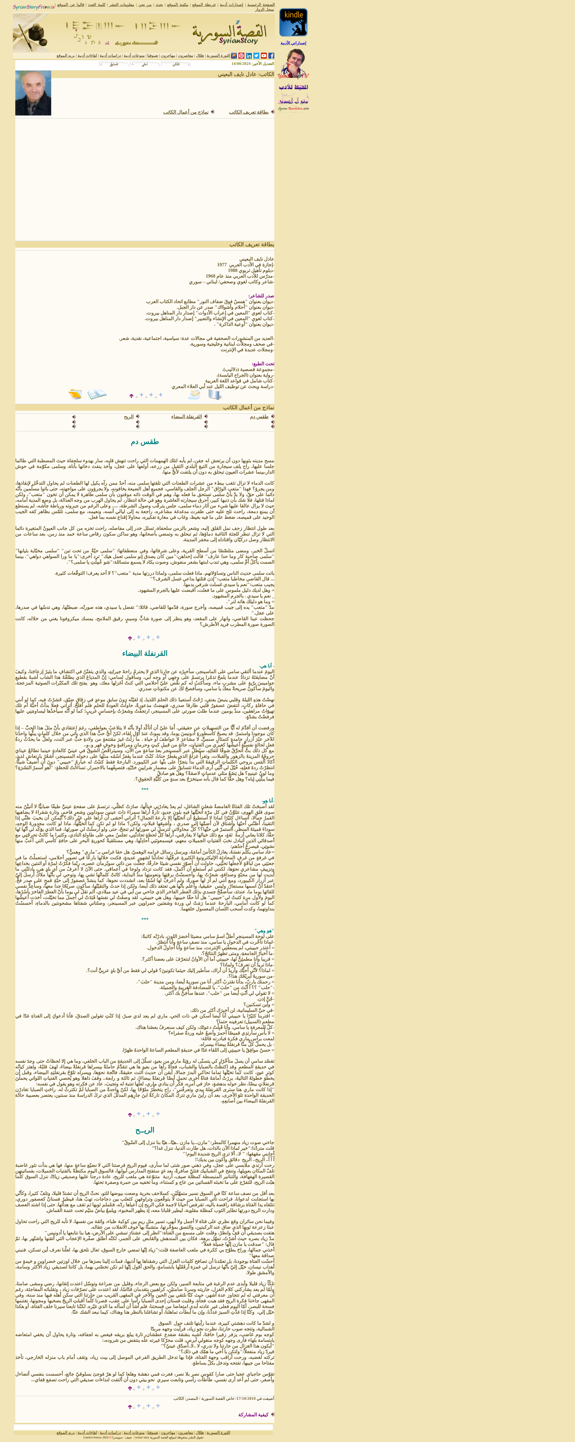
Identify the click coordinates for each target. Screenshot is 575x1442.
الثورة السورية (218, 55)
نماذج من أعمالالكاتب (185, 112)
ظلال (200, 55)
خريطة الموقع (204, 4)
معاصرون (185, 55)
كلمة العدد (96, 4)
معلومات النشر (121, 4)
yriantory (141, 1437)
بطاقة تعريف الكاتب (249, 112)
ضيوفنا (152, 55)
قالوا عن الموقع (70, 4)
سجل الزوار (264, 9)
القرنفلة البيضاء (186, 416)
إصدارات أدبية (231, 4)
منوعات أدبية (134, 55)
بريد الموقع (66, 55)
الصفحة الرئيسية (261, 4)
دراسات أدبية (110, 55)
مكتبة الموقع (177, 4)
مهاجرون (168, 55)
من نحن (145, 4)
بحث (159, 4)
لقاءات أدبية (87, 55)
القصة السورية (159, 1437)
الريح (129, 416)
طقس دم (259, 416)
